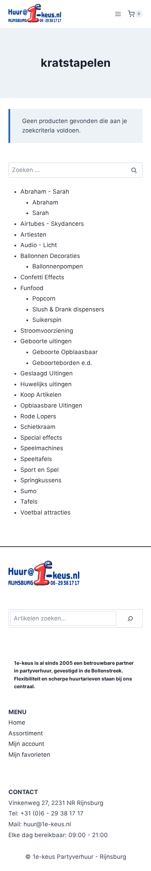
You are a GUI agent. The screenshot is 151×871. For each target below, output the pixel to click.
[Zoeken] (130, 618)
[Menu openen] (117, 13)
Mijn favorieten (29, 754)
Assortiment (25, 733)
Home (16, 722)
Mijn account (26, 743)
